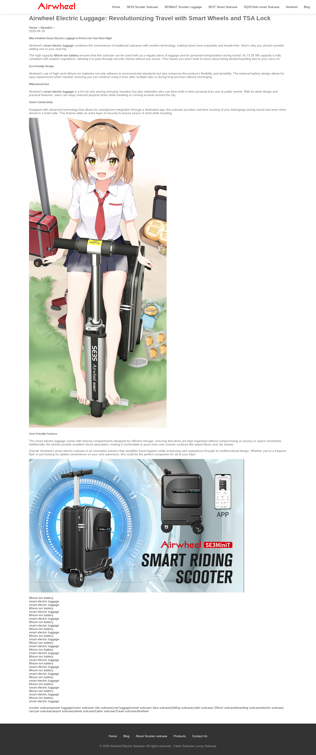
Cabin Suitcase (183, 746)
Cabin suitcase (105, 711)
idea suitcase (161, 707)
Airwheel (292, 7)
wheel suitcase (84, 711)
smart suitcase (141, 707)
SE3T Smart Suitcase (222, 7)
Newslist (46, 27)
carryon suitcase (40, 711)
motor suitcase (83, 707)
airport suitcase (62, 711)
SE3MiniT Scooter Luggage (183, 7)
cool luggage (121, 707)
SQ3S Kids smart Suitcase (261, 7)
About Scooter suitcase (151, 736)
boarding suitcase (248, 707)
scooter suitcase (40, 707)
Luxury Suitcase (205, 746)
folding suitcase (181, 707)
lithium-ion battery (66, 55)
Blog (307, 7)
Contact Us (199, 736)
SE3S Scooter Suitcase (142, 7)
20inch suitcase (224, 707)
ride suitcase (103, 707)
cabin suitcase (203, 707)
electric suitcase (272, 707)
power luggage (62, 707)
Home (116, 7)
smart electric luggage (59, 45)
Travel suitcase (126, 711)
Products (180, 736)
